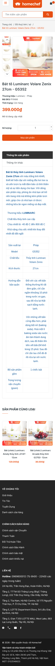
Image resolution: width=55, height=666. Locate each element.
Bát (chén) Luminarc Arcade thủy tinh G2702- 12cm (40, 454)
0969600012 (19, 576)
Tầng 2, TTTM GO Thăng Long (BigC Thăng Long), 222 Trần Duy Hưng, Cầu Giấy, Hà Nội (25, 593)
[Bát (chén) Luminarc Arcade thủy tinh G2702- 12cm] (40, 433)
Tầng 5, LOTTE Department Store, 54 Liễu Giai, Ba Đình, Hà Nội (26, 611)
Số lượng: (7, 128)
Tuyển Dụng (8, 506)
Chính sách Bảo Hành (13, 547)
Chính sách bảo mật (12, 553)
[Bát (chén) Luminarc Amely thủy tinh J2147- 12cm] (14, 433)
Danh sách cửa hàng (12, 512)
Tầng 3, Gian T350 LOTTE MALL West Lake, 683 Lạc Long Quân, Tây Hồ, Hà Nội (27, 620)
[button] (7, 40)
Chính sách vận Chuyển (14, 530)
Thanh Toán (8, 536)
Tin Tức (6, 501)
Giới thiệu (7, 495)
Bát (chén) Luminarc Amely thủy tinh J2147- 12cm (14, 454)
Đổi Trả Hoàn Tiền (11, 541)
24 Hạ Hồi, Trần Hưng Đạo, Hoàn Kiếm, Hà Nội (26, 586)
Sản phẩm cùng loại (18, 409)
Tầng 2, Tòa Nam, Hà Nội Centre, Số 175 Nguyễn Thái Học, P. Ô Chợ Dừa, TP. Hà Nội (27, 602)
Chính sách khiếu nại (13, 558)
